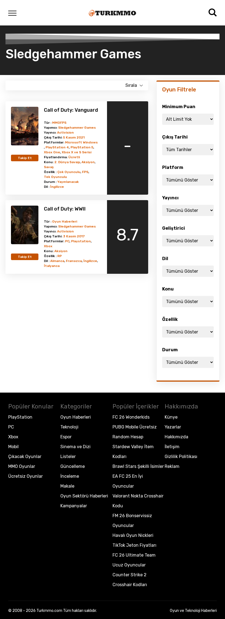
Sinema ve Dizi (75, 446)
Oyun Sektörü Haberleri (84, 496)
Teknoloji (69, 427)
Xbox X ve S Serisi (76, 152)
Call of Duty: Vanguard (71, 110)
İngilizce (57, 186)
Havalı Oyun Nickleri (133, 535)
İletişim (172, 446)
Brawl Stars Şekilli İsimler (138, 466)
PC (67, 241)
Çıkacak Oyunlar (24, 456)
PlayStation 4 (57, 147)
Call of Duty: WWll (65, 209)
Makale (67, 486)
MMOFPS (59, 122)
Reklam (172, 466)
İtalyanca (52, 265)
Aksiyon (88, 162)
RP (59, 256)
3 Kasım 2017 (74, 236)
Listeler (68, 456)
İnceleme (69, 476)
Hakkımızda (176, 436)
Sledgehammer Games (77, 127)
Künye (171, 417)
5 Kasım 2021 (74, 137)
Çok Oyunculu (68, 172)
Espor (66, 436)
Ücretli (74, 157)
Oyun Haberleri (64, 221)
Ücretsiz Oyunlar (25, 476)
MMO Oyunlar (21, 466)
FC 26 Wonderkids (131, 417)
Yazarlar (173, 427)
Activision (65, 132)
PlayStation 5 (82, 147)
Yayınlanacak (68, 181)
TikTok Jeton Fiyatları (134, 545)
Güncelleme (72, 466)
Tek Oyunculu (55, 176)
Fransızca (74, 261)
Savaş (49, 167)
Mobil (13, 446)
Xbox (48, 246)
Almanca (57, 261)
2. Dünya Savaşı (67, 162)
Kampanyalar (73, 505)
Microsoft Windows (81, 142)
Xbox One (52, 152)
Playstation (81, 241)
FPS (85, 172)
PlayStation (20, 417)
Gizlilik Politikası (181, 456)
